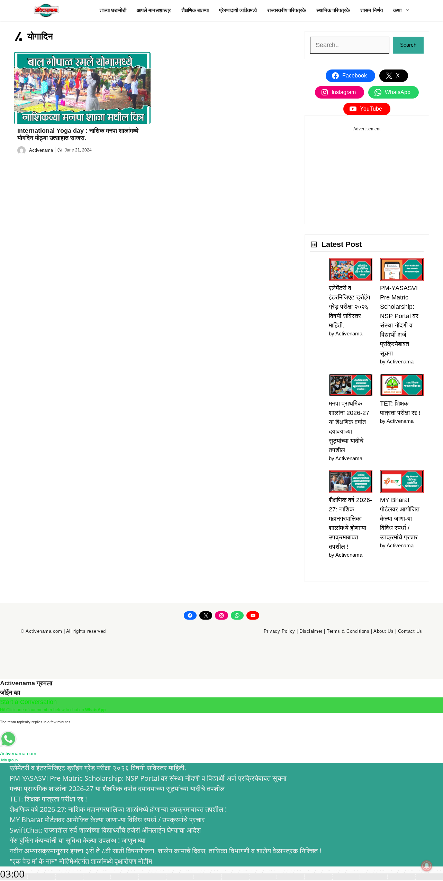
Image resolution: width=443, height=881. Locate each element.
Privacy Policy (279, 631)
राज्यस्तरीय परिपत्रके (286, 10)
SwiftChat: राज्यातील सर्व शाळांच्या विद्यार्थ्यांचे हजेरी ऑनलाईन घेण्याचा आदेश (105, 830)
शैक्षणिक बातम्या (195, 10)
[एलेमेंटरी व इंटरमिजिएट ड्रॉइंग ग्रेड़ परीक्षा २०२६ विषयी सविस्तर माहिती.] (350, 271)
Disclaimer (310, 631)
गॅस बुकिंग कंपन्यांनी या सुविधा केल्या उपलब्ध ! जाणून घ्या (78, 840)
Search (408, 45)
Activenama (41, 150)
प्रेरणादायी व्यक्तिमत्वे (238, 10)
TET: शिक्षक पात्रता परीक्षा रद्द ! (48, 799)
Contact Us (410, 631)
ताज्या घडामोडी (113, 10)
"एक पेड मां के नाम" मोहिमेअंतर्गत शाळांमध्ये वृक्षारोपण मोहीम (81, 861)
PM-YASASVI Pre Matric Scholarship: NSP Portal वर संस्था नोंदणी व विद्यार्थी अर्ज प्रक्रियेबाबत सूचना (148, 778)
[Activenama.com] (47, 10)
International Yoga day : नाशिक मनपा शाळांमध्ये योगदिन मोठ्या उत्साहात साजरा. (77, 134)
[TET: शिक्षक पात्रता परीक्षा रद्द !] (402, 386)
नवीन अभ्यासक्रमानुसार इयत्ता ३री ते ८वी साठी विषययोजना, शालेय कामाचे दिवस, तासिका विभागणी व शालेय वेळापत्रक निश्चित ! (165, 850)
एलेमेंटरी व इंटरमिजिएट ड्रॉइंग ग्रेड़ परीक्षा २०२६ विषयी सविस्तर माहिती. (349, 307)
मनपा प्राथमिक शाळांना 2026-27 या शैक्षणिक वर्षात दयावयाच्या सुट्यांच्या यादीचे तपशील (117, 788)
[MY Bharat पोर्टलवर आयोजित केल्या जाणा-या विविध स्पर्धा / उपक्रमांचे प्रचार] (402, 482)
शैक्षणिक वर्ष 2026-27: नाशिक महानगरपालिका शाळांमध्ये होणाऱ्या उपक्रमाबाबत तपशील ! (118, 809)
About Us (383, 631)
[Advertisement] (367, 175)
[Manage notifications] (426, 865)
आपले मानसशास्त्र (154, 10)
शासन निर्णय (371, 10)
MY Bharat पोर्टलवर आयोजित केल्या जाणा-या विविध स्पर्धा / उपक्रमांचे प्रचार (399, 519)
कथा (397, 10)
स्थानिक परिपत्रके (333, 10)
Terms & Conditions (348, 631)
